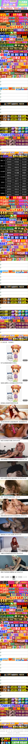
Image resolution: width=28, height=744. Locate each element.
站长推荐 (3, 171)
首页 (2, 577)
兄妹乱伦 (17, 192)
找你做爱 (24, 170)
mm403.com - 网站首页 (12, 11)
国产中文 (9, 192)
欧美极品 (17, 161)
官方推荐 (3, 177)
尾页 (14, 579)
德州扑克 (24, 175)
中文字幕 (17, 164)
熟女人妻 (17, 186)
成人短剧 (24, 192)
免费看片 (3, 193)
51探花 (24, 181)
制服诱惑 (24, 189)
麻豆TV (17, 181)
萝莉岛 (24, 183)
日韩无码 (24, 194)
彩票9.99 (9, 178)
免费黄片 (24, 186)
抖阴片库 (3, 187)
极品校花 (9, 194)
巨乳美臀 (24, 164)
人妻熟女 (9, 167)
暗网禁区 (9, 189)
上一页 (7, 577)
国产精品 (9, 159)
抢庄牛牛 (17, 175)
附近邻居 (9, 170)
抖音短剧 (9, 181)
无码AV (3, 182)
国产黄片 (9, 186)
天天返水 (24, 178)
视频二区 (3, 166)
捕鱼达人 (9, 175)
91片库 (9, 183)
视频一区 (3, 160)
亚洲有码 (9, 161)
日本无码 (24, 159)
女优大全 (17, 183)
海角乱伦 (17, 189)
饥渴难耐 (17, 170)
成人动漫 (24, 161)
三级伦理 (9, 164)
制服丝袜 (17, 167)
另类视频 (24, 167)
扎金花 (16, 178)
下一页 (20, 577)
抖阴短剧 (17, 194)
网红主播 (17, 159)
